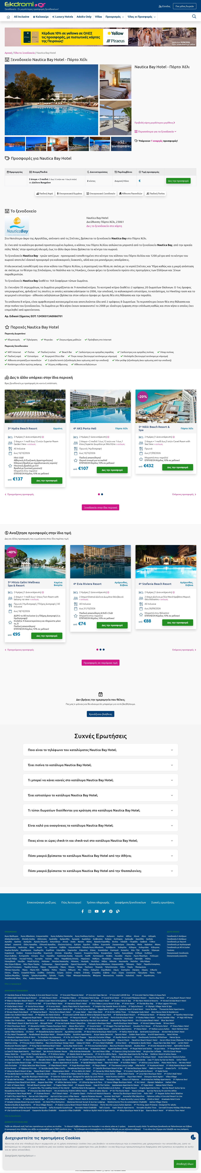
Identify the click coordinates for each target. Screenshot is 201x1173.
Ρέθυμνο (72, 969)
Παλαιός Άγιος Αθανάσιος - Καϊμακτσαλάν (106, 964)
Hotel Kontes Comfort (115, 1076)
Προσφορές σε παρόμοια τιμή (100, 662)
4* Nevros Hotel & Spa (14, 1057)
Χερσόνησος (149, 975)
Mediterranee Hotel (45, 1048)
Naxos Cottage (138, 1090)
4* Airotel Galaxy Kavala (151, 1023)
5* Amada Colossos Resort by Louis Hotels (22, 1102)
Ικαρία (39, 947)
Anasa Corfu (171, 1068)
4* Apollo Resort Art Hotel (124, 1037)
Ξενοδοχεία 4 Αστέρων (176, 939)
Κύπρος (34, 955)
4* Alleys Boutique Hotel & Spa (130, 1110)
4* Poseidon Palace (68, 997)
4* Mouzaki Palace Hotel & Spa (60, 1009)
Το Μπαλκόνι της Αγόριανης (49, 1037)
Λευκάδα (118, 955)
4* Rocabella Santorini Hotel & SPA (19, 1073)
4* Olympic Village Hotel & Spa (159, 1006)
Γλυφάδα (134, 941)
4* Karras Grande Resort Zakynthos (70, 1023)
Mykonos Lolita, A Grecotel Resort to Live (164, 1096)
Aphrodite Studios (182, 1045)
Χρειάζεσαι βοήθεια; (100, 714)
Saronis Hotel (121, 1034)
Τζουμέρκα (142, 972)
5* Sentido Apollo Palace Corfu (52, 1068)
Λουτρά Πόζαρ (11, 958)
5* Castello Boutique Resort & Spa (107, 1068)
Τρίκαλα (25, 975)
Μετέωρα (128, 958)
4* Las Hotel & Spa (80, 1048)
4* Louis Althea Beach (56, 1099)
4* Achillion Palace (128, 1062)
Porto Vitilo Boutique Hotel (56, 1017)
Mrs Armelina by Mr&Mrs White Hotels (70, 1090)
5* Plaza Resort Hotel (58, 1065)
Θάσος (157, 944)
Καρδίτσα (50, 950)
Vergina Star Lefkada (152, 1051)
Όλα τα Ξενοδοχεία (24, 52)
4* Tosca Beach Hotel (100, 1000)
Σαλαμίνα (95, 969)
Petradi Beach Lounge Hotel (39, 1085)
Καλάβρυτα (110, 947)
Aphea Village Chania (158, 1102)
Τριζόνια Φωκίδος (12, 975)
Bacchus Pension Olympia (121, 1045)
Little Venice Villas (12, 1099)
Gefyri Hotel (182, 1059)
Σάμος (116, 969)
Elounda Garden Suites (46, 1073)
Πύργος (62, 969)
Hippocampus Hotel (61, 1071)
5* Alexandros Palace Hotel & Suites (74, 1073)
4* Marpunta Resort (78, 1017)
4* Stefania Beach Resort (124, 1014)
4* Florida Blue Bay (145, 1003)
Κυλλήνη (148, 953)
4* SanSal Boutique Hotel (91, 1062)
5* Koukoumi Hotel (155, 1065)
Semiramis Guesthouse (149, 1031)
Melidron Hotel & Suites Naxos (163, 1054)
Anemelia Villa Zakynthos (133, 1096)
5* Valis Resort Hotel (48, 997)
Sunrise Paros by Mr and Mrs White (162, 1090)
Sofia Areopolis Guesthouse (61, 1107)
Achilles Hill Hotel (75, 1028)
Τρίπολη (52, 975)
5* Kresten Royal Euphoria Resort (138, 1071)
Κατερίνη (125, 950)
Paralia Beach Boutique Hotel (41, 1034)
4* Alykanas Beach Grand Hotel (130, 1009)
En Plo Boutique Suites (57, 1079)
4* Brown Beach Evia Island (16, 1012)
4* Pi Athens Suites (56, 1054)
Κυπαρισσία (24, 955)
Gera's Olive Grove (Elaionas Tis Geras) (176, 1040)
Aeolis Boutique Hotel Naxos (126, 1023)
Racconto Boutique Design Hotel (60, 1043)
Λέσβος (109, 955)
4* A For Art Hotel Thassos (74, 1037)
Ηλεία (139, 944)
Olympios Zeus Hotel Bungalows (49, 1057)
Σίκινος (8, 972)
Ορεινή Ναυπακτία (78, 964)
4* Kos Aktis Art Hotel (81, 1071)
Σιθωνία (153, 969)
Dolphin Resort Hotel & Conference (83, 1099)
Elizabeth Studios (12, 1017)
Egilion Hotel (33, 1028)
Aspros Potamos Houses (91, 1096)
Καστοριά (114, 950)
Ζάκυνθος (131, 944)
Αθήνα (128, 936)
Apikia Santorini (76, 1079)
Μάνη (56, 958)
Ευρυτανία (105, 944)
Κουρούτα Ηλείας (91, 953)
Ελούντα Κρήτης (65, 944)
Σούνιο (69, 972)
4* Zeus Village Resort (43, 1104)
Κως (42, 955)
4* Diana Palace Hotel (179, 1026)
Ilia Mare (29, 1057)
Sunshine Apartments (82, 1034)
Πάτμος (71, 967)
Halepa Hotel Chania (164, 1085)
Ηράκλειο (148, 944)
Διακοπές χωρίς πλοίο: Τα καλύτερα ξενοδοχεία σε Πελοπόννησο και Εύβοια (160, 1126)
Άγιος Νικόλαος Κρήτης (85, 936)
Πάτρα (79, 967)
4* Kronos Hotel (53, 1006)
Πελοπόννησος (111, 967)
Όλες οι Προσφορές (140, 16)
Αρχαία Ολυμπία (41, 941)
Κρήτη (117, 953)
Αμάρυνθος (64, 939)
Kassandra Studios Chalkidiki (44, 1110)
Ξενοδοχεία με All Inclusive (178, 947)
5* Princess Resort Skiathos (31, 1043)
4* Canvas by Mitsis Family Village (107, 1071)
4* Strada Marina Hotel (14, 1079)
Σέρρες (145, 969)
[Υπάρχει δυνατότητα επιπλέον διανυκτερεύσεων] (43, 437)
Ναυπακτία (123, 961)
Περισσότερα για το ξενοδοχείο (156, 131)
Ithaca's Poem (123, 1040)
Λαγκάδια (50, 955)
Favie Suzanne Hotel (35, 1020)
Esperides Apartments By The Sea (133, 1054)
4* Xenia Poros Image (34, 1006)
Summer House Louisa (67, 1059)
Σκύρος (60, 972)
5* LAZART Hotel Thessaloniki (92, 1059)
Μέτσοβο (139, 958)
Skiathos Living (11, 1043)
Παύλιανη (89, 967)
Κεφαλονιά (9, 953)
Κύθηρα (138, 953)
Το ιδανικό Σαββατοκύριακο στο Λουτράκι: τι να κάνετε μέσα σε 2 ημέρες (94, 1126)
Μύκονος (75, 961)
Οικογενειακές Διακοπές (177, 955)
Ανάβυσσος (98, 939)
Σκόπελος (51, 972)
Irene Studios (151, 1009)
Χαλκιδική (130, 975)
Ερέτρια (77, 944)
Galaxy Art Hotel (83, 1043)
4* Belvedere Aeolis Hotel (140, 1043)
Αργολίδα (140, 939)
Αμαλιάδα (53, 939)
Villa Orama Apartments (121, 1057)
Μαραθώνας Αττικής (69, 958)
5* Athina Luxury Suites (149, 1062)
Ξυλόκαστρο (47, 964)
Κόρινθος (68, 953)
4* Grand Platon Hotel (52, 1003)
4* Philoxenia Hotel (146, 1014)
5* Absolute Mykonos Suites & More (20, 1037)
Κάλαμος (132, 947)
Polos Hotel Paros (169, 1062)
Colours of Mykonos (130, 1079)
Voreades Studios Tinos (146, 1107)
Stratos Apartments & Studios (65, 1062)
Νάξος (104, 961)
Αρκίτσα (17, 941)
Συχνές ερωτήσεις (162, 902)
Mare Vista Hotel (95, 1012)
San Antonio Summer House (55, 1051)
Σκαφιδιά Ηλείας (28, 972)
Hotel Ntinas (172, 1034)
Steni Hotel (36, 1051)
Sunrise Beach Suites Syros (173, 1088)
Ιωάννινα (53, 947)
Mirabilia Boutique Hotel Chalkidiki (100, 1040)
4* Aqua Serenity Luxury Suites (131, 1099)
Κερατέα (145, 950)
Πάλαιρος (130, 964)
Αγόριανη (111, 936)
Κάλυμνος (155, 947)
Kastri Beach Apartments (123, 1107)
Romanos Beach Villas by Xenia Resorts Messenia (25, 1107)
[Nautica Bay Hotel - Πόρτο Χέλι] (51, 99)
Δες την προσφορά (178, 180)
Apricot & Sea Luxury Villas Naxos (65, 1096)
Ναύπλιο (134, 961)
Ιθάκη (32, 947)
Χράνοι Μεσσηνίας (37, 978)
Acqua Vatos (159, 1048)
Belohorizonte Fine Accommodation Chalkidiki (127, 1102)
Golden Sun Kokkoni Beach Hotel (19, 1014)
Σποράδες (96, 972)
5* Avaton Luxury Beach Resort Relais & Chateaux (76, 1104)
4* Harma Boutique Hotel (136, 1068)
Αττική (65, 941)
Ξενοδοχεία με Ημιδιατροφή (179, 944)
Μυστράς (85, 961)
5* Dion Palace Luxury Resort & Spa (104, 1003)
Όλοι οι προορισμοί (13, 983)
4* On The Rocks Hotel (119, 1090)
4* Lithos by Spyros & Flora (90, 1082)
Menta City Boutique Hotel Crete (127, 1093)
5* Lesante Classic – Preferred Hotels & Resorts (90, 1093)
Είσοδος (166, 6)
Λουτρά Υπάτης (25, 958)
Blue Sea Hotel (167, 1020)
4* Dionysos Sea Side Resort (40, 1090)
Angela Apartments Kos (149, 1088)
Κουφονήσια (106, 953)
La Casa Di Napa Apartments (17, 1051)
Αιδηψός (152, 936)
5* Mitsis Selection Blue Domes (32, 1065)
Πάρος (63, 967)
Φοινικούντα (108, 975)
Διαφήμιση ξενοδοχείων (130, 902)
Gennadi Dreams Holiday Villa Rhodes (175, 1107)
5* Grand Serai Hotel (110, 997)
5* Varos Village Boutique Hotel (118, 1082)
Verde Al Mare (114, 1059)
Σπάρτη (77, 972)
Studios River (139, 1045)
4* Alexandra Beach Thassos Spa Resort (49, 1040)
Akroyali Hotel (46, 1023)
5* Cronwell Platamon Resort (134, 997)
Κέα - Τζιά (135, 950)
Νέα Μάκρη (145, 961)
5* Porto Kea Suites (42, 1062)
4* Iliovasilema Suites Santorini (49, 1031)
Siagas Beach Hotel (106, 1009)
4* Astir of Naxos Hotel (14, 1085)
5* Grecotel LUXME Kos (120, 995)
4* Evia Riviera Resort (14, 1003)
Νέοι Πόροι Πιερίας (31, 964)
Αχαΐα (73, 941)
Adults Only (84, 16)
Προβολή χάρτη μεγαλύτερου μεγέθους (154, 122)
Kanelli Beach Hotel (35, 1009)
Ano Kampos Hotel (13, 1059)
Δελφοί (8, 944)
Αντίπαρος (118, 939)
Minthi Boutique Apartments (17, 1040)
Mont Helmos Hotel (180, 1028)
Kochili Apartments (156, 1034)
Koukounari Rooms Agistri (16, 1045)
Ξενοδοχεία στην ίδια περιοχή (100, 507)
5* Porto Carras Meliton (85, 1009)
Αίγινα (136, 936)
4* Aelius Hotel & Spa (129, 1031)
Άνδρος (108, 939)
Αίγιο (144, 936)
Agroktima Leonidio (73, 1031)
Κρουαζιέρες (127, 953)
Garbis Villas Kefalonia (14, 1031)
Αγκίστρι (100, 936)
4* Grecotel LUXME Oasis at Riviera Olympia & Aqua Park (87, 1014)
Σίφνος (16, 972)
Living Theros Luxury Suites (103, 1073)
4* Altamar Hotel (164, 1014)
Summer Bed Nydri (112, 1096)
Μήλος (148, 958)
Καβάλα (63, 947)
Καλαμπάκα (144, 947)
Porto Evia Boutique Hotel (122, 1017)
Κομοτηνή (48, 953)
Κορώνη (77, 953)
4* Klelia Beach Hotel (14, 1006)
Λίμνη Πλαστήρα (140, 955)
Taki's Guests (104, 1107)
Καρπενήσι (72, 950)
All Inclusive (21, 16)
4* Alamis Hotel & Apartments (80, 1054)
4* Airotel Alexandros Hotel (160, 1045)
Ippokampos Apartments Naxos (125, 1085)
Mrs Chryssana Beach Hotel (147, 1020)
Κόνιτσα (58, 953)
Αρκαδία (8, 941)
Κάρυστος (83, 950)
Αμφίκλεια (86, 939)
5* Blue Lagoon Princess (166, 1003)
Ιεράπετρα (22, 947)
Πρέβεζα (45, 969)
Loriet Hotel (183, 1043)
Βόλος (89, 941)
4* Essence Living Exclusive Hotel (126, 1051)
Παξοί (138, 964)
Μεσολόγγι (106, 958)
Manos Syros (175, 1037)
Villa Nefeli (140, 1065)
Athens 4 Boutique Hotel (145, 1057)
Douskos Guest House (36, 1079)
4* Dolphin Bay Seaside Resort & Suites (109, 1006)
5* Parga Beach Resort (177, 1048)
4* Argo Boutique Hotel (80, 1065)
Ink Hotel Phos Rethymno (54, 1102)
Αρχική (8, 52)
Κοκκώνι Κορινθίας (33, 953)
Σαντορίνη (125, 969)
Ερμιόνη (86, 944)
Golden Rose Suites (137, 1034)
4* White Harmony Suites (66, 1082)
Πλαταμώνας (140, 967)
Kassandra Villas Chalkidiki (70, 1110)
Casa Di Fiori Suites (102, 1085)
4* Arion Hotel (128, 1003)
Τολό (159, 972)
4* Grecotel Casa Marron (96, 995)
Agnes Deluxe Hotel (74, 1057)
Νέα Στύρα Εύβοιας (13, 964)
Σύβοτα (106, 972)
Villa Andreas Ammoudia (80, 1051)
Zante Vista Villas (108, 1099)
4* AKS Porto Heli (33, 1003)
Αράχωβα (129, 939)
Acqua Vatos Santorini (103, 1034)
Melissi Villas (171, 1082)
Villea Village (171, 1076)
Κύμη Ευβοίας (10, 955)
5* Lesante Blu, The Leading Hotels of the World (48, 1088)
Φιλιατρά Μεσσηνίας (81, 975)
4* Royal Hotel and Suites (141, 1048)
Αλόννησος (42, 939)
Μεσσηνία (118, 958)
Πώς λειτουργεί (71, 902)
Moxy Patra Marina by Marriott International (89, 1020)
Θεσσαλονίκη (10, 947)
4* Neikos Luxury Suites (159, 1028)
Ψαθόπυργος (52, 978)
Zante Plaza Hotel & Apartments (76, 1006)
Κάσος (92, 950)
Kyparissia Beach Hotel (118, 1048)
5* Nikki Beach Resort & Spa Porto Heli (21, 1023)
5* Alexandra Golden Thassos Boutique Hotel (47, 1026)
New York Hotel (111, 1062)
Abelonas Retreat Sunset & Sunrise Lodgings (86, 1102)
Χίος (25, 978)
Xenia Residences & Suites (109, 1088)
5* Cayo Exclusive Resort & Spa (18, 1062)
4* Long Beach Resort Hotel (179, 997)
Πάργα (43, 967)
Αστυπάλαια (55, 941)
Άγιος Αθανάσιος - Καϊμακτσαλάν (34, 936)
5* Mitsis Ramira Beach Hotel (178, 1065)
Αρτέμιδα (27, 941)
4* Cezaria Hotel (94, 1026)
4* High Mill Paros (184, 1017)
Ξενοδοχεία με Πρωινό (176, 941)
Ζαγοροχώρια (118, 944)
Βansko (81, 941)
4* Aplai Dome (161, 1071)
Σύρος (121, 972)
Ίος (45, 947)
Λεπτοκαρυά (98, 955)
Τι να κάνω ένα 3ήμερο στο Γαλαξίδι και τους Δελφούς (166, 1129)
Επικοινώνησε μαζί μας (41, 902)
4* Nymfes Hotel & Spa (183, 1014)
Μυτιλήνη (95, 961)
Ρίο (79, 969)
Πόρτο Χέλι (34, 969)
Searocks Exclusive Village (100, 1037)
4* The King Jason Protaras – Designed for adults (155, 1104)
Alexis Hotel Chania (126, 1073)
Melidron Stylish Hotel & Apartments (99, 1110)
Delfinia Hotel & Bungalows (83, 1088)
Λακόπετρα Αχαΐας (65, 955)
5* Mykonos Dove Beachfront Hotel (20, 1082)
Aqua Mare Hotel (134, 1076)
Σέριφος (135, 969)
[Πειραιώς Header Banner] (100, 36)
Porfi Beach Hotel (60, 1093)
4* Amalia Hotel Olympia (57, 1020)
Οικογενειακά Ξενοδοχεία (177, 953)
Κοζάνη (19, 953)
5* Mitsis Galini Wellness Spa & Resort (21, 997)
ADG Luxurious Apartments (53, 1028)
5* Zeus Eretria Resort (78, 1000)
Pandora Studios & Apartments (18, 1104)
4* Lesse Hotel (79, 1012)
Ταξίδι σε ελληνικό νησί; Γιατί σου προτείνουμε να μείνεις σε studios (33, 1126)
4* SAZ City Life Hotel (99, 1017)
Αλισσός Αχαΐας (28, 939)
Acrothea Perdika (75, 1040)
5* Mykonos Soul (180, 1079)
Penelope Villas (113, 1079)
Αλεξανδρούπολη (12, 939)
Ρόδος (85, 969)
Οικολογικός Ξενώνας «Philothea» (153, 1037)
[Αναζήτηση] (194, 16)
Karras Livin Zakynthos (38, 1096)
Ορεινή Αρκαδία (61, 964)
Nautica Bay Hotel (156, 997)
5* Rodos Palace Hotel (145, 1017)
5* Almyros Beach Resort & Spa (18, 1071)
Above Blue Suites (76, 1026)
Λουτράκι (39, 958)
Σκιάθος (41, 972)
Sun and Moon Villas (101, 1051)
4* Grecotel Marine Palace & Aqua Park (149, 995)
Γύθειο (152, 941)
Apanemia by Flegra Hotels (121, 1020)
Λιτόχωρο (154, 955)
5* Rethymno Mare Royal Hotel (18, 1093)
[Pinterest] (111, 911)
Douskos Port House (142, 1026)
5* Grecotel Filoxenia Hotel (72, 995)
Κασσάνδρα (103, 950)
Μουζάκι (21, 961)
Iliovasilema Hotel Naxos (15, 1090)
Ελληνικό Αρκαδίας (47, 944)
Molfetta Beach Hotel (95, 1079)
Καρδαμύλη (38, 950)
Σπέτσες (86, 972)
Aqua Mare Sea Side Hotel (165, 1043)
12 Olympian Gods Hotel (138, 1012)
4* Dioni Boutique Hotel (15, 1026)
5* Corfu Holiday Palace (15, 1009)
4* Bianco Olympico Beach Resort (19, 1000)
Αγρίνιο (120, 936)
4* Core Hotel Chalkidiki (103, 1043)
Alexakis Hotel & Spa (47, 1059)
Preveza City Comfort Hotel (97, 1057)
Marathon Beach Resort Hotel (144, 1040)
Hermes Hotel (185, 1062)
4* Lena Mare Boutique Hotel (149, 1073)
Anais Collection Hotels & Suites (171, 1057)
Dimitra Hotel (153, 1099)
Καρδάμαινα (26, 950)
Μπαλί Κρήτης (33, 961)
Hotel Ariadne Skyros (98, 1090)
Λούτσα (48, 958)
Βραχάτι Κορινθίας (102, 941)
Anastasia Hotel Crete (171, 1099)
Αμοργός (75, 939)
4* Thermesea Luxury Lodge (121, 1065)
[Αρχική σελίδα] (8, 16)
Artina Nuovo (10, 1068)
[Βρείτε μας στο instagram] (90, 911)
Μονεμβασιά (10, 961)
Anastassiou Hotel (98, 1048)
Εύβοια (96, 944)
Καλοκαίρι (42, 16)
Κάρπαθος (61, 950)
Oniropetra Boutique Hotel (99, 1023)
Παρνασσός (53, 967)
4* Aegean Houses (83, 1085)
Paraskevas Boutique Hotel (79, 1068)
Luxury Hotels (64, 16)
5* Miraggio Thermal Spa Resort (117, 1026)
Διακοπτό (17, 944)
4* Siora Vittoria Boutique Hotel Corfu (100, 1031)
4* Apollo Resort (130, 1088)
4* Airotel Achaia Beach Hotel (173, 1000)
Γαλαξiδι (123, 941)
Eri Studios (183, 1068)
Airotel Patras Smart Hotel (173, 1031)
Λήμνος (128, 955)
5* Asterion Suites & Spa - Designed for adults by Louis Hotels (77, 1076)
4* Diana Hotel (140, 1028)
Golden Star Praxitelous (15, 1020)
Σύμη (114, 972)
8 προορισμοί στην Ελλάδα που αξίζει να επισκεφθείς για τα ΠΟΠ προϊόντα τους (38, 1129)
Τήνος (152, 972)
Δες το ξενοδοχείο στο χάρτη (104, 225)
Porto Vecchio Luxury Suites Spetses (115, 1104)
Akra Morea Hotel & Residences (164, 1012)
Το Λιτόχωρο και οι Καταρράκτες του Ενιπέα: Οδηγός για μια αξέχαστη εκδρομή (107, 1129)
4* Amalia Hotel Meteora (15, 1028)
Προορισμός (113, 16)
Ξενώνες (170, 950)
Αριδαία (149, 939)
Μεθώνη (95, 958)
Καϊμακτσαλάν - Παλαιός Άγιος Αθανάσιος (86, 947)
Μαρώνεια (85, 958)
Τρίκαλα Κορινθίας (39, 975)
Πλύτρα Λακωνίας (12, 969)
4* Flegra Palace (99, 1065)
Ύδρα (68, 975)
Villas (98, 16)
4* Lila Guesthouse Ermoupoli (17, 1110)
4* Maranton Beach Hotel (76, 1003)
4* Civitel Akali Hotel (173, 1073)
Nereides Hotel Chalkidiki (86, 1107)
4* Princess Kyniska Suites (96, 1045)
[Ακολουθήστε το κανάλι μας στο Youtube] (97, 911)
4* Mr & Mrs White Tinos (115, 1012)
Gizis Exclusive (11, 1065)
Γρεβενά (143, 941)
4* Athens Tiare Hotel (175, 1110)
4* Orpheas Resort (42, 1093)
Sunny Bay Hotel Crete (73, 1045)
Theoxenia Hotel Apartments (171, 1009)
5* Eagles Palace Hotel (63, 1085)
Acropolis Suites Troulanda (133, 1059)
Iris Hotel (30, 1031)
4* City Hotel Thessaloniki (16, 1034)
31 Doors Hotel (29, 1059)
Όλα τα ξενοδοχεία (13, 1116)
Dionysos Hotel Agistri (153, 1076)
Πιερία (130, 967)
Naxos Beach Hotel (42, 1071)
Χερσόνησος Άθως (12, 978)
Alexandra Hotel (63, 1048)
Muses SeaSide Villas (166, 1017)
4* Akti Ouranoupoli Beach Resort (19, 1048)
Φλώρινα (97, 975)
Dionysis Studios (64, 1034)
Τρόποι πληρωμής (98, 902)
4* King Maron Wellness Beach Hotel (45, 1045)
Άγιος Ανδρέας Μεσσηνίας (62, 936)
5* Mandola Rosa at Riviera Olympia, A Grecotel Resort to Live (31, 995)
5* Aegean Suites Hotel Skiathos (169, 1093)
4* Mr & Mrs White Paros (105, 1054)
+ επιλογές (31, 444)
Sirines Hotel (168, 1023)
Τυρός (61, 975)
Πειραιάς (99, 967)
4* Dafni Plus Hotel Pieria (15, 1096)
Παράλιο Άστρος (31, 967)
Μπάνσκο (45, 961)
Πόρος (24, 969)
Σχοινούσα (130, 972)
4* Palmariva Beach (38, 1012)
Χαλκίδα (119, 975)
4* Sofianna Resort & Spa (33, 1099)
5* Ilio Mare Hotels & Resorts (145, 1000)
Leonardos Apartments (121, 1028)
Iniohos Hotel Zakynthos (15, 1088)
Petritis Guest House (172, 1051)
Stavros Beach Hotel (154, 1110)
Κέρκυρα (155, 950)
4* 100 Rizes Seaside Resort (97, 1028)
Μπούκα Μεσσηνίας (60, 961)
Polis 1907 (148, 1093)
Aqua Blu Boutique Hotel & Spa (35, 1076)
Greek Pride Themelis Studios (33, 1054)
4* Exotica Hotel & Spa (121, 1000)
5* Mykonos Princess (27, 1068)
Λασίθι (87, 955)
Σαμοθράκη (106, 969)
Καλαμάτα (122, 947)
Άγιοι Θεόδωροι (11, 936)
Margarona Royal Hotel (32, 1017)
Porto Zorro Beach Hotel (60, 1012)
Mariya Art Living (12, 1076)
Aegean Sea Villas (45, 1082)
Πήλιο (122, 967)
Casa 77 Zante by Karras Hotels (161, 1059)
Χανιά (138, 975)
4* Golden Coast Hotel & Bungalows (51, 1000)
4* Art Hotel (139, 1082)
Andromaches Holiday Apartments (156, 1079)
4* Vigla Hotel (147, 1085)
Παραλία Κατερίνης (152, 964)
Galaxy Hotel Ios (11, 1054)
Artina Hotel (121, 1043)
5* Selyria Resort (136, 1006)
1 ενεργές (157, 140)
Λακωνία (78, 955)
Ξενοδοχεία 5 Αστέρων (176, 936)
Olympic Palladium (155, 1082)
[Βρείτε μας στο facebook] (83, 911)
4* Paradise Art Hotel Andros (47, 1014)
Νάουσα (112, 961)
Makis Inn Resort (156, 1068)
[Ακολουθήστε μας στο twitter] (104, 911)
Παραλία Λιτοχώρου (13, 967)
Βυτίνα (115, 941)
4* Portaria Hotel (160, 1026)
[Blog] (118, 911)
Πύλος (54, 969)
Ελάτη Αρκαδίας (30, 944)
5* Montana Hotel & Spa (89, 997)
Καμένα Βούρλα (11, 950)
